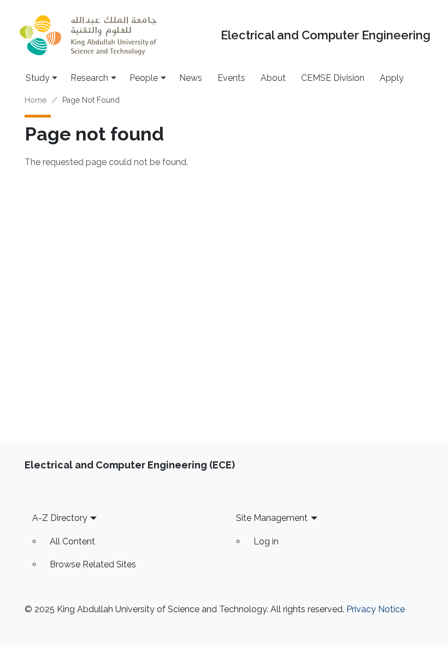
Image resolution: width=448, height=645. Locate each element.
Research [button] (89, 78)
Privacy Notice (375, 609)
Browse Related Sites (93, 564)
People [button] (143, 78)
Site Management (272, 518)
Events (231, 78)
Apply (392, 78)
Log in (266, 541)
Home (35, 100)
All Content (72, 541)
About (273, 78)
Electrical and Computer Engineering (326, 35)
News (190, 78)
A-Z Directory (59, 518)
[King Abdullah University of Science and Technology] (88, 35)
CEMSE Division (332, 78)
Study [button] (38, 78)
